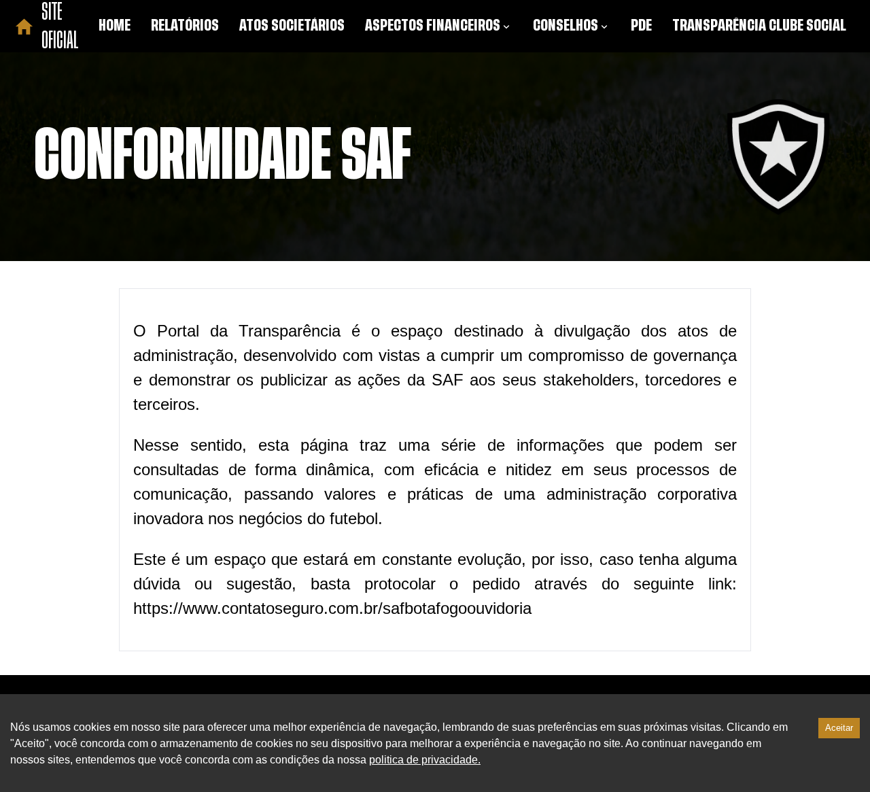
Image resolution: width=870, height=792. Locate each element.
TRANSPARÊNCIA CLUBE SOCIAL (759, 26)
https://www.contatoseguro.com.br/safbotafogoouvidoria (332, 608)
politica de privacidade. (425, 759)
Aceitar (839, 728)
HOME (114, 26)
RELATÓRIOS (185, 26)
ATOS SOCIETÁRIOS (292, 26)
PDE (641, 26)
